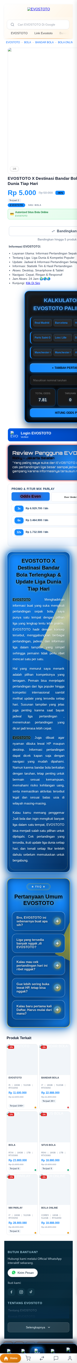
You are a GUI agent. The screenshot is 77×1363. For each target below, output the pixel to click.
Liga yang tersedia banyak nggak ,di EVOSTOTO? (30, 943)
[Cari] (12, 24)
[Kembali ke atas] (69, 1334)
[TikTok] (31, 1292)
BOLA (27, 42)
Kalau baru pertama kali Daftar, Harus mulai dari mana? (34, 1010)
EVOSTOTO (19, 33)
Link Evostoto (43, 33)
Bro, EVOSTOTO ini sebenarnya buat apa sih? (31, 921)
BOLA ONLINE (66, 42)
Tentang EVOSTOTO (22, 1310)
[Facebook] (11, 1292)
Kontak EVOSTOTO (21, 1317)
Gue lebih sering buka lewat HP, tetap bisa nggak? (32, 988)
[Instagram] (21, 1292)
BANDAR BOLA (44, 42)
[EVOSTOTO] (38, 11)
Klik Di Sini (33, 283)
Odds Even (30, 497)
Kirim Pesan (26, 1273)
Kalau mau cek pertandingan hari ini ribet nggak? (31, 965)
